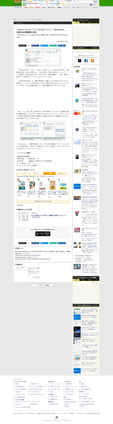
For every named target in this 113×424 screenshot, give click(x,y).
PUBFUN (81, 391)
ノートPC (23, 173)
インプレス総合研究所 (20, 389)
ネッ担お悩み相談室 (20, 397)
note (54, 45)
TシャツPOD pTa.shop (86, 398)
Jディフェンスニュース (70, 386)
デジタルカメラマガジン (21, 402)
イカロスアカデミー (70, 394)
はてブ (45, 45)
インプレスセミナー (35, 391)
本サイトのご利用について (20, 413)
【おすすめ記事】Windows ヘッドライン (88, 305)
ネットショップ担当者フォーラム (38, 386)
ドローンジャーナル (20, 394)
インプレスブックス (35, 401)
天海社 (82, 383)
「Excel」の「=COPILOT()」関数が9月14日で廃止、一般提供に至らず (90, 310)
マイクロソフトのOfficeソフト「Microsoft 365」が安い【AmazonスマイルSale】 (89, 117)
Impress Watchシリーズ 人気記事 (86, 277)
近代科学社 (50, 402)
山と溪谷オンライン (54, 396)
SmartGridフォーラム (35, 383)
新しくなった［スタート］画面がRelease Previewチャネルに (90, 335)
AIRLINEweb (68, 383)
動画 (78, 7)
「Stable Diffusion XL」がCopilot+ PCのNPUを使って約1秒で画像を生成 (89, 74)
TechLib (67, 406)
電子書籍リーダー (63, 173)
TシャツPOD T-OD (55, 389)
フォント (84, 7)
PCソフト (36, 173)
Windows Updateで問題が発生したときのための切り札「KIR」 (89, 352)
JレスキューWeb (69, 391)
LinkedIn (63, 45)
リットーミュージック (55, 383)
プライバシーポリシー (62, 413)
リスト (28, 45)
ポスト (23, 45)
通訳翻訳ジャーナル (70, 389)
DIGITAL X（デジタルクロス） (37, 394)
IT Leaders (18, 391)
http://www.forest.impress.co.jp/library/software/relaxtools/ (33, 259)
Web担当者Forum (19, 386)
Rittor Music (51, 381)
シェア (36, 45)
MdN (65, 397)
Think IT (17, 383)
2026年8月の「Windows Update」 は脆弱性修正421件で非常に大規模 (89, 322)
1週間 (89, 22)
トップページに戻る (42, 285)
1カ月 (96, 22)
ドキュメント (66, 7)
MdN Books (68, 399)
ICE (80, 381)
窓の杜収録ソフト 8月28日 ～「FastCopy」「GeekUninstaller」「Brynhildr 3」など (84, 259)
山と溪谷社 (50, 394)
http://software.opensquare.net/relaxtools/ (28, 255)
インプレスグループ (80, 413)
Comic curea (84, 386)
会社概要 (71, 413)
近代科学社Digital (54, 404)
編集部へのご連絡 (51, 413)
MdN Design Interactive (71, 402)
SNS (73, 7)
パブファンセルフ (85, 394)
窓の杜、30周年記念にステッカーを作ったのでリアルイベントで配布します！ (90, 174)
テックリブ (66, 404)
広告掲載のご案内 (40, 413)
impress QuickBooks (86, 389)
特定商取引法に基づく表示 (93, 413)
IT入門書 (49, 173)
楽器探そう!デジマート (55, 386)
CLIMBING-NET (53, 399)
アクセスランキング (82, 20)
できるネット (18, 404)
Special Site (80, 48)
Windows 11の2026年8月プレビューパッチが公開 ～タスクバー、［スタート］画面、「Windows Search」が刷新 (89, 188)
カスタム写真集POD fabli (87, 401)
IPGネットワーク (83, 396)
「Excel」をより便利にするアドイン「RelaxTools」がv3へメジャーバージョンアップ (33, 271)
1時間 (76, 22)
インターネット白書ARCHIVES (22, 407)
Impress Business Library (36, 389)
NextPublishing (34, 404)
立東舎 (51, 391)
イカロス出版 (67, 381)
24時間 (82, 22)
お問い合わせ (31, 413)
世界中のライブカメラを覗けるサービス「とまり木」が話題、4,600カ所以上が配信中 (90, 144)
